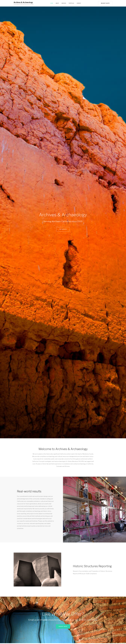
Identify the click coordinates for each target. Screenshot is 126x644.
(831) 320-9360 (89, 619)
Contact (79, 3)
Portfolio (71, 3)
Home (51, 3)
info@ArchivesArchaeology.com (55, 619)
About (57, 3)
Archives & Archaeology (23, 2)
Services (64, 3)
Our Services (63, 229)
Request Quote (105, 3)
